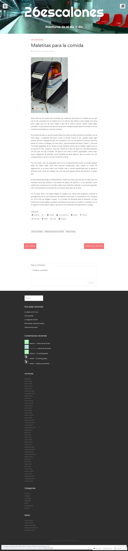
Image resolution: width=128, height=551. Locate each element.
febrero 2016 (29, 471)
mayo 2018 (28, 410)
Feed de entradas (30, 525)
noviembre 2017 (30, 423)
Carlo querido (29, 316)
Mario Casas (70, 231)
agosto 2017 (29, 430)
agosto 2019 (29, 396)
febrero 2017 (29, 442)
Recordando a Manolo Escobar (34, 323)
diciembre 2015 (29, 476)
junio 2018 (28, 408)
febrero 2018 (29, 415)
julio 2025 (28, 379)
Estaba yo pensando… (43, 363)
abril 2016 (28, 466)
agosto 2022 (29, 386)
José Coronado (37, 231)
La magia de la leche (31, 320)
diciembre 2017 (29, 420)
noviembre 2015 (30, 479)
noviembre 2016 (30, 449)
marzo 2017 (28, 440)
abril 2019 (28, 398)
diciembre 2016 (29, 447)
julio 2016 (28, 459)
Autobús (27, 493)
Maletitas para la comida (54, 231)
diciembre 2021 (29, 391)
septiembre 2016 (30, 454)
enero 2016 (28, 474)
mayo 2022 (28, 389)
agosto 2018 (29, 406)
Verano (27, 508)
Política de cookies (48, 548)
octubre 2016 (29, 452)
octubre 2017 (29, 425)
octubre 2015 (29, 481)
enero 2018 (28, 418)
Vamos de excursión (31, 327)
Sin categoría (37, 40)
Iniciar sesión (29, 523)
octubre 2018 (29, 403)
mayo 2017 (28, 437)
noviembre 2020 (30, 393)
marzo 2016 (28, 469)
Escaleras (30, 246)
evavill (32, 358)
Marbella (27, 501)
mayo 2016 (28, 464)
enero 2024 (28, 384)
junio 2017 (28, 435)
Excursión (28, 498)
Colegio (27, 496)
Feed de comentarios (31, 528)
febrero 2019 (29, 401)
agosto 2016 (29, 457)
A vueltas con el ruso (31, 312)
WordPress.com (30, 530)
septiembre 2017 (30, 427)
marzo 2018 (28, 413)
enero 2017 (28, 445)
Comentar (91, 283)
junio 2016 (28, 462)
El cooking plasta (42, 353)
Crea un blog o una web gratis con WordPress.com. (64, 540)
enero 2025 (28, 381)
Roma (26, 503)
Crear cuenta (29, 520)
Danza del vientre (94, 246)
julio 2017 (28, 432)
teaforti (52, 51)
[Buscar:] (34, 298)
